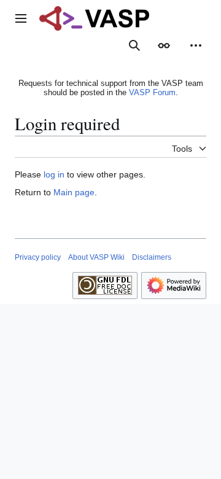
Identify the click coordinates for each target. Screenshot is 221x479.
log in (54, 174)
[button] (20, 18)
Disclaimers (151, 257)
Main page (74, 192)
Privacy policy (38, 257)
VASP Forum (152, 92)
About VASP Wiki (96, 257)
